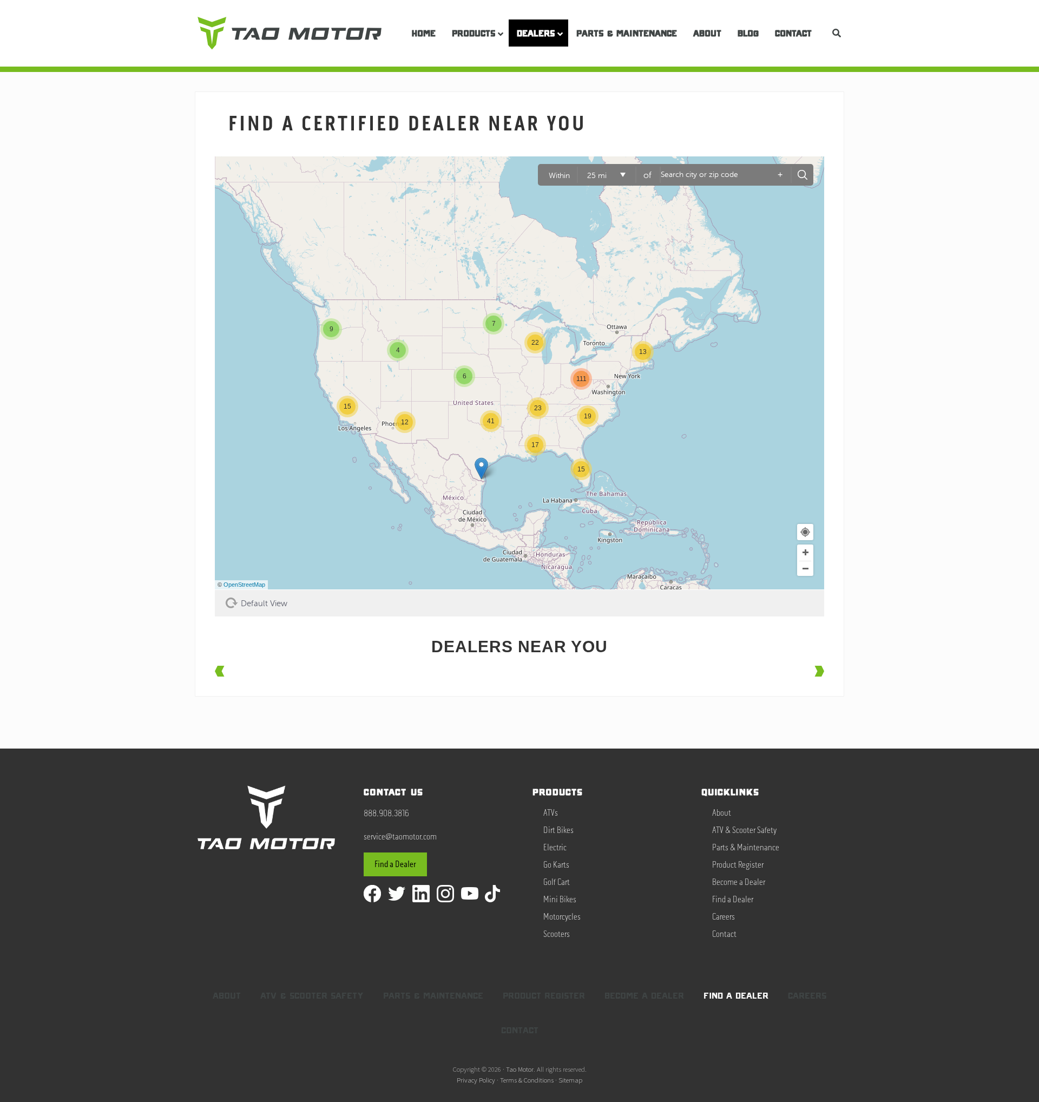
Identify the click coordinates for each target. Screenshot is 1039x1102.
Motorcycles (562, 916)
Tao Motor (520, 1069)
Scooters (556, 934)
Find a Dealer (395, 864)
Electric (555, 847)
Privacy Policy (476, 1079)
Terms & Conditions (527, 1079)
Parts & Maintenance (745, 847)
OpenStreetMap (244, 584)
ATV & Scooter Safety (744, 830)
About (721, 813)
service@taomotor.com (400, 836)
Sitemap (570, 1079)
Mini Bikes (559, 899)
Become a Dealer (738, 882)
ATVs (550, 813)
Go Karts (556, 865)
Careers (723, 916)
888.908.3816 (386, 813)
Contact (724, 934)
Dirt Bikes (558, 830)
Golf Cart (556, 882)
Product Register (738, 865)
